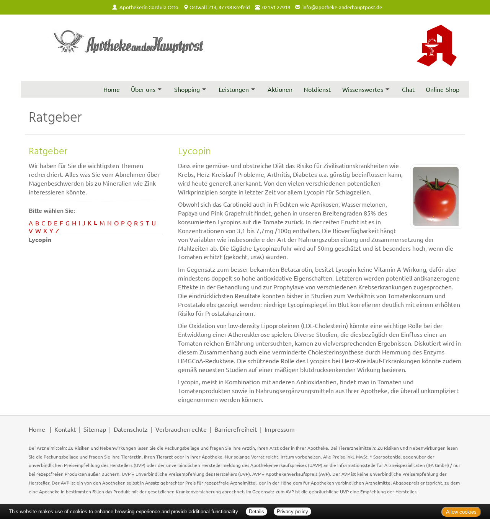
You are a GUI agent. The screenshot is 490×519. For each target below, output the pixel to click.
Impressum (280, 429)
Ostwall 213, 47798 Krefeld (219, 7)
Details (256, 511)
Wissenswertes (362, 89)
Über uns (143, 89)
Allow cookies (461, 512)
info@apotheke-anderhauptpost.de (342, 7)
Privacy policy (292, 511)
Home (111, 89)
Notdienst (317, 89)
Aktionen (280, 89)
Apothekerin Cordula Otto (148, 7)
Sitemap (94, 429)
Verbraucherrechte (181, 429)
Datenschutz (131, 429)
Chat (408, 89)
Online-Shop (442, 89)
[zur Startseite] (130, 47)
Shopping (187, 89)
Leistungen (234, 89)
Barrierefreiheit (235, 429)
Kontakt (65, 429)
